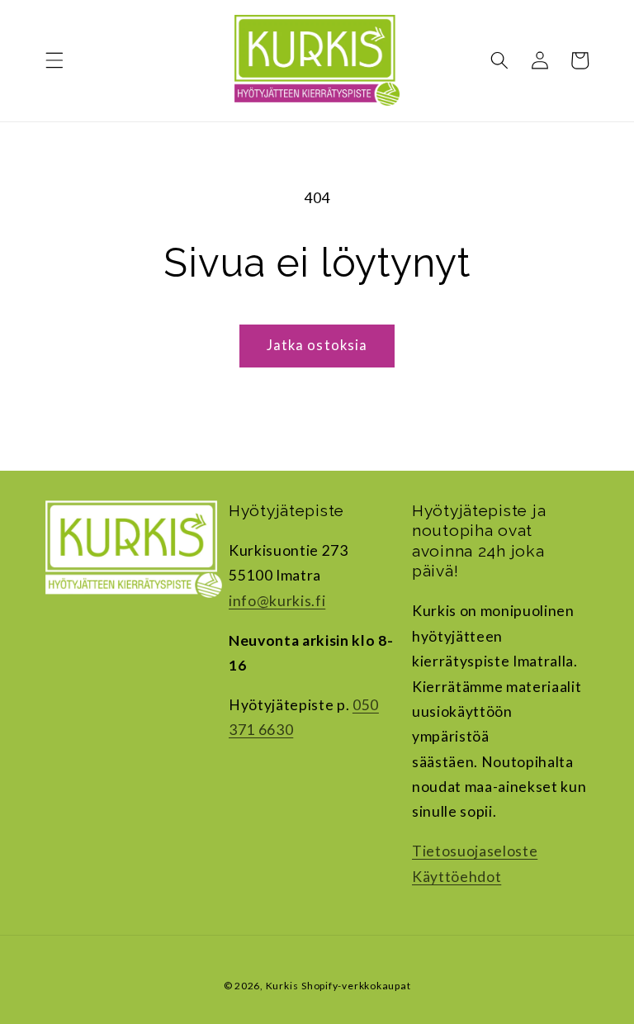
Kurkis (282, 985)
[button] (54, 60)
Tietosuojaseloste (474, 851)
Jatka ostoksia (317, 345)
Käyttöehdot (456, 876)
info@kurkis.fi (277, 600)
